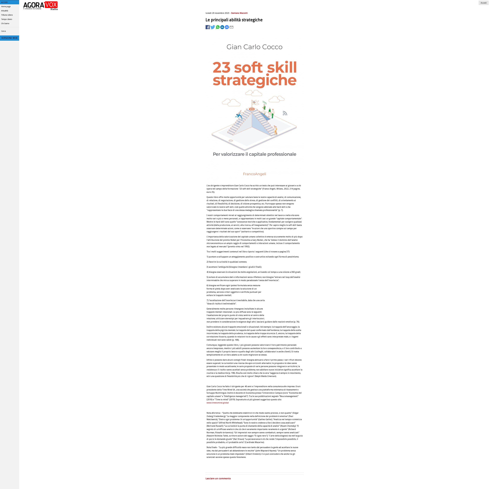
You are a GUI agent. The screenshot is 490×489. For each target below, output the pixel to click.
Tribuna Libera (7, 15)
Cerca (3, 31)
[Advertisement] (283, 37)
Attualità (4, 11)
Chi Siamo (5, 23)
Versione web (9, 38)
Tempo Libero (6, 19)
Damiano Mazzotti (239, 13)
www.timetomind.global (218, 403)
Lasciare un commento (218, 478)
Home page (6, 6)
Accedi (4, 2)
